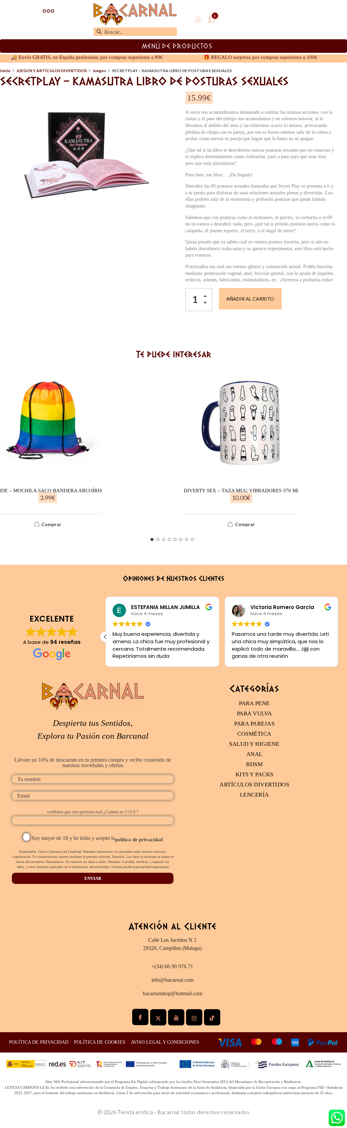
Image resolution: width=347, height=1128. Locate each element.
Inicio (5, 70)
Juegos (99, 70)
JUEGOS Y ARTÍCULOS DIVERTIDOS (51, 70)
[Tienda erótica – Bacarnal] (135, 14)
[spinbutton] (199, 299)
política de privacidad (139, 839)
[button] (207, 297)
